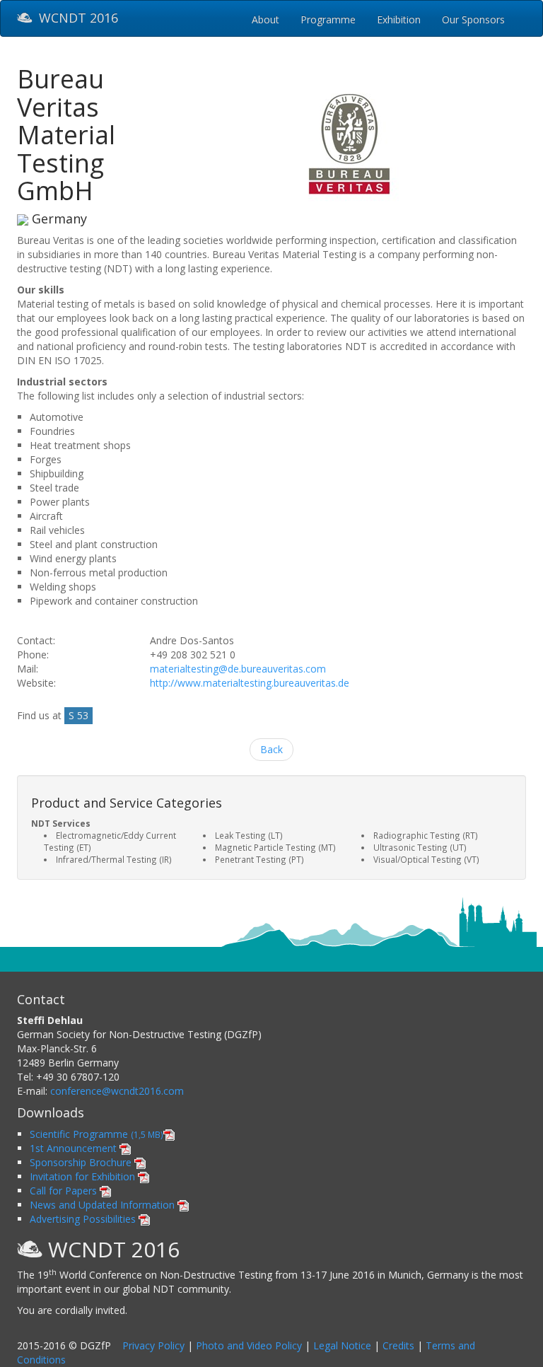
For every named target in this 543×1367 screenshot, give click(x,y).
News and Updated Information (103, 1204)
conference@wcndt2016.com (117, 1091)
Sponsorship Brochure (82, 1162)
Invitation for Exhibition (84, 1176)
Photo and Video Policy (249, 1345)
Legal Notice (342, 1345)
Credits (398, 1345)
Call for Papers (65, 1190)
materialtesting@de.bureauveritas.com (238, 668)
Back (271, 749)
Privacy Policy (153, 1345)
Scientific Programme (96, 1134)
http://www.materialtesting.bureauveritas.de (249, 683)
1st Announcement (74, 1148)
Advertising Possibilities (84, 1219)
